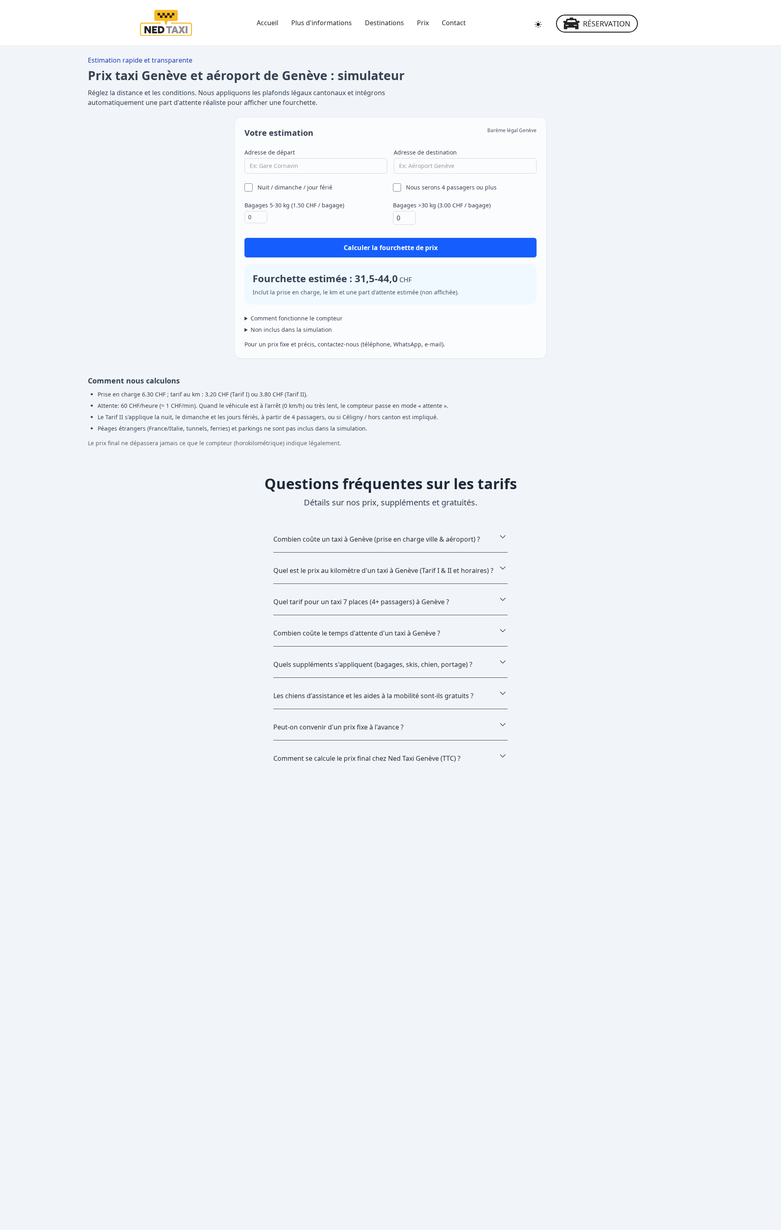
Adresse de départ (269, 152)
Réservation (606, 23)
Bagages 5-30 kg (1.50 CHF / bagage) (294, 205)
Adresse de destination (425, 152)
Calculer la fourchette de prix (391, 247)
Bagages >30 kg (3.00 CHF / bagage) (442, 205)
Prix (423, 22)
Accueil (267, 22)
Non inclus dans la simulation (291, 329)
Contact (454, 22)
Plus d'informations (321, 22)
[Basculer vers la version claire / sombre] (538, 24)
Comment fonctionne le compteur (297, 318)
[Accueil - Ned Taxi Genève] (166, 22)
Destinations (384, 22)
